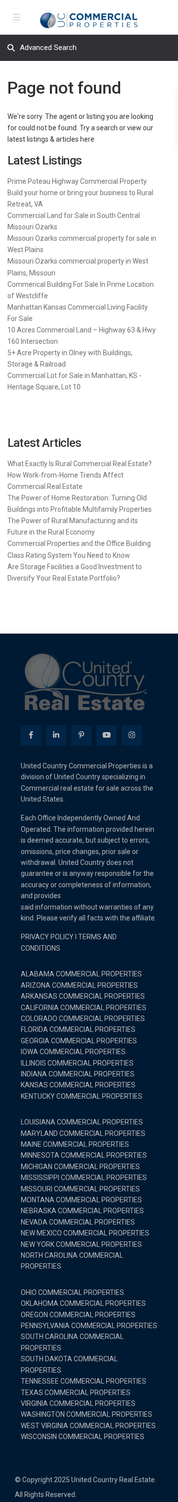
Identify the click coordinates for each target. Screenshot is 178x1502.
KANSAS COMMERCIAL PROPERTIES (78, 1085)
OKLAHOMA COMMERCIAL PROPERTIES (83, 1303)
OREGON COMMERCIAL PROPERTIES (78, 1315)
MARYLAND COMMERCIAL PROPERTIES (83, 1133)
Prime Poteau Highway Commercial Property (77, 181)
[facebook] (31, 735)
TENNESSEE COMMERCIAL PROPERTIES (83, 1381)
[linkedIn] (56, 735)
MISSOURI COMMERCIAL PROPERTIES (80, 1189)
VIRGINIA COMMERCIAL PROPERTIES (78, 1403)
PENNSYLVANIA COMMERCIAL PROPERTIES (89, 1326)
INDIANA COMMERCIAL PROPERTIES (77, 1074)
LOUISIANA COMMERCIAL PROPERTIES (82, 1122)
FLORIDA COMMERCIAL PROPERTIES (78, 1029)
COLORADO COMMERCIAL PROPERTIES (83, 1018)
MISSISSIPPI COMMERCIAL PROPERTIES (84, 1177)
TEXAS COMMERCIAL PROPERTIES (76, 1392)
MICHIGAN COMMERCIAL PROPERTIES (80, 1167)
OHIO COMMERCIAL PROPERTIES (72, 1292)
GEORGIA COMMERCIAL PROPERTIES (79, 1041)
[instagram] (132, 735)
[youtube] (106, 735)
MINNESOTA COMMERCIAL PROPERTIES (84, 1155)
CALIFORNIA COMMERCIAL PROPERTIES (83, 1008)
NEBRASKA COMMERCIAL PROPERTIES (82, 1211)
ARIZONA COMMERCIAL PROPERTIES (79, 985)
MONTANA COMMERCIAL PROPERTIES (81, 1200)
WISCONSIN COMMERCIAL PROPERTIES (82, 1437)
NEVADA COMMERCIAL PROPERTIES (78, 1222)
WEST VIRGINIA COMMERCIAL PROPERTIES (88, 1426)
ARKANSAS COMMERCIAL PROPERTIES (83, 996)
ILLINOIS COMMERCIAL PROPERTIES (77, 1063)
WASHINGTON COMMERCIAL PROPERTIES (86, 1414)
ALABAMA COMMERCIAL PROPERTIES (81, 974)
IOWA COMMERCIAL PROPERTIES (73, 1052)
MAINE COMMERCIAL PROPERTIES (75, 1144)
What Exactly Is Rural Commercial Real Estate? (79, 464)
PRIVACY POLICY (47, 937)
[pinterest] (81, 735)
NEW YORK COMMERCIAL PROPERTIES (81, 1244)
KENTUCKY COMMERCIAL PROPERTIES (81, 1096)
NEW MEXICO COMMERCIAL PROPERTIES (85, 1233)
